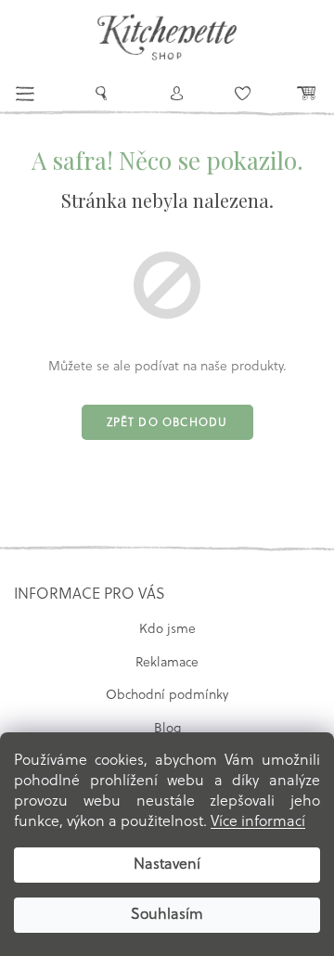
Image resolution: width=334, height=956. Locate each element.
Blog (167, 729)
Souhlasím (167, 915)
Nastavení (167, 865)
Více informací (258, 822)
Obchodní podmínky (167, 696)
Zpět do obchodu (167, 423)
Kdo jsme (167, 630)
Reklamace (167, 663)
